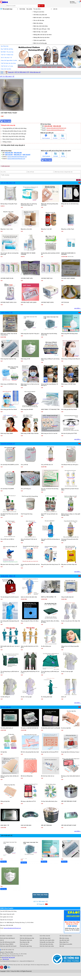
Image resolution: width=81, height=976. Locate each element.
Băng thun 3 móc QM (46, 229)
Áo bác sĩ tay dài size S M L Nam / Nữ (70, 621)
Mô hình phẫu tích (6, 707)
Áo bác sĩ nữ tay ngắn (26, 696)
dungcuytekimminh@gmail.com (55, 130)
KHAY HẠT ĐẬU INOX (26, 825)
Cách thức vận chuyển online (47, 940)
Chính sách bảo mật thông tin (7, 938)
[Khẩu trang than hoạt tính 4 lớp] (71, 848)
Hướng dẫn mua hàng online (47, 942)
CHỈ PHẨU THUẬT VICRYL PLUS (8, 302)
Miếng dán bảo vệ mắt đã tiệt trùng (69, 203)
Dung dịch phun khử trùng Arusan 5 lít (50, 564)
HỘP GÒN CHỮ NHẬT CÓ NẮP (68, 825)
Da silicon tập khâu (66, 728)
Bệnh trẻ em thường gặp (40, 43)
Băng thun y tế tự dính (26, 229)
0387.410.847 (9, 154)
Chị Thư (63, 138)
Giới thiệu (22, 9)
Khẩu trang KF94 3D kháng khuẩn (69, 333)
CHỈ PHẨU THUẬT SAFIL (27, 278)
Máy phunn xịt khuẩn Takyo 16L (69, 564)
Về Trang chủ (40, 904)
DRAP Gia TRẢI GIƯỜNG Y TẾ (48, 597)
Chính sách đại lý (24, 944)
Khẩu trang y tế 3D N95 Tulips (68, 384)
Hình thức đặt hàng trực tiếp (27, 938)
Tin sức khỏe (37, 9)
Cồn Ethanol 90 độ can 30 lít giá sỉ (69, 464)
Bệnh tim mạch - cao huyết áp (41, 17)
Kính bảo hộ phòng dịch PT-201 (69, 433)
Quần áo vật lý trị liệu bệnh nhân (29, 597)
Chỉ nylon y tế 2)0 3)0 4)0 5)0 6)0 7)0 (29, 728)
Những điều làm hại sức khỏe (41, 37)
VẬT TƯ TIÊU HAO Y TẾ (22, 72)
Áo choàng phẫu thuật (46, 696)
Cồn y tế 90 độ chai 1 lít (47, 464)
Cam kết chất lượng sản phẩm (7, 942)
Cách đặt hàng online (45, 938)
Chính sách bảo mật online (46, 944)
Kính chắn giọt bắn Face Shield (69, 409)
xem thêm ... (77, 308)
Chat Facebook (46, 138)
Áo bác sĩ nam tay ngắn (67, 671)
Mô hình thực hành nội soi (47, 776)
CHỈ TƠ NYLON (65, 302)
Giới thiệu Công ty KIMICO (6, 944)
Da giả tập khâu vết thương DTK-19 (49, 752)
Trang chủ (11, 72)
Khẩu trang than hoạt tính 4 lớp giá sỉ (30, 333)
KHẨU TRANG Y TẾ (6, 312)
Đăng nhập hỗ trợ (64, 942)
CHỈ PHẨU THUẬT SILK (46, 278)
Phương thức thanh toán (26, 940)
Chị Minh (55, 138)
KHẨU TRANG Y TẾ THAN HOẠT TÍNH (50, 409)
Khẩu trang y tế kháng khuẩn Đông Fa (70, 358)
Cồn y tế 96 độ (24, 464)
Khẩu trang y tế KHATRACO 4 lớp (9, 384)
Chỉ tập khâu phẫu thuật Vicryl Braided (50, 728)
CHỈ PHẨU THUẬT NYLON (7, 278)
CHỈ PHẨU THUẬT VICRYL (47, 302)
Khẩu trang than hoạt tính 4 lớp (8, 358)
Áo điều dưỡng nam (46, 646)
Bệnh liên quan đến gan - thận (41, 29)
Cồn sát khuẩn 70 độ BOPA (7, 488)
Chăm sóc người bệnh (39, 40)
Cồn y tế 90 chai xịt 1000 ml (7, 539)
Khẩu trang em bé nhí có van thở (49, 433)
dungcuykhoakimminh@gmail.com (56, 128)
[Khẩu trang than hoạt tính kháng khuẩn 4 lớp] (30, 848)
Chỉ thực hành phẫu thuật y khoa (49, 801)
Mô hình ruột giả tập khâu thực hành (30, 752)
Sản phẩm (29, 9)
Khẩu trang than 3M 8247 (27, 409)
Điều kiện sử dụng (64, 938)
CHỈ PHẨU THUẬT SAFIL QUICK (28, 302)
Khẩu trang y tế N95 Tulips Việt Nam (30, 433)
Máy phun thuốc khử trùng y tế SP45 (10, 564)
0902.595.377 (18, 154)
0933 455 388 (6, 959)
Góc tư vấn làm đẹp (38, 20)
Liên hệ (55, 9)
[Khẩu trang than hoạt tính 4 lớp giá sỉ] (10, 848)
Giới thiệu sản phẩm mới (40, 14)
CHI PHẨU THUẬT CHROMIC (68, 278)
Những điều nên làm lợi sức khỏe (42, 34)
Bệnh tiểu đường (38, 23)
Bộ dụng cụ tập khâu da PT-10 (28, 801)
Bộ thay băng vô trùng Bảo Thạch (9, 203)
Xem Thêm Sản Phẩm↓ (40, 895)
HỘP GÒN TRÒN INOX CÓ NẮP (68, 801)
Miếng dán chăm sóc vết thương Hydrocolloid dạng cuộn (29, 204)
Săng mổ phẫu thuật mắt (67, 597)
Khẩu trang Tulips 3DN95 (7, 433)
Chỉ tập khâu (4, 752)
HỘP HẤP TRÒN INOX (46, 825)
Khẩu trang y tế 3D (25, 358)
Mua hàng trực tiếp (24, 942)
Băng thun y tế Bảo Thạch (67, 229)
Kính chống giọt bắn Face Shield (9, 409)
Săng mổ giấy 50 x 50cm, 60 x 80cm (29, 621)
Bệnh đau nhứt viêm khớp (40, 26)
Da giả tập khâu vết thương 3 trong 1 (70, 752)
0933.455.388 (48, 126)
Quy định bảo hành (64, 940)
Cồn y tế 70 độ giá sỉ (26, 488)
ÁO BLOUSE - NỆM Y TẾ (8, 576)
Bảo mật (62, 946)
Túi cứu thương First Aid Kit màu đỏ (10, 597)
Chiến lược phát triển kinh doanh (8, 946)
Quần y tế (63, 696)
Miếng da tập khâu (5, 801)
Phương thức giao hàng (26, 946)
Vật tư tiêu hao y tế (35, 72)
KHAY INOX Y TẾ (5, 825)
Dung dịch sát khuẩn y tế (8, 443)
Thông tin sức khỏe (38, 11)
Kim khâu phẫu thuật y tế (7, 728)
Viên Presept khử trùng (26, 514)
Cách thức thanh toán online (47, 946)
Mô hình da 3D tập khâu (27, 776)
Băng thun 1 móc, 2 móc (7, 229)
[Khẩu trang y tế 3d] (10, 876)
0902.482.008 (57, 126)
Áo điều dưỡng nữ (5, 696)
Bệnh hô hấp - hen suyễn (40, 31)
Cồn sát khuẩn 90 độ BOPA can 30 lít (10, 464)
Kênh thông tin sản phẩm (66, 944)
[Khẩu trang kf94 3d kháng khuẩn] (50, 848)
